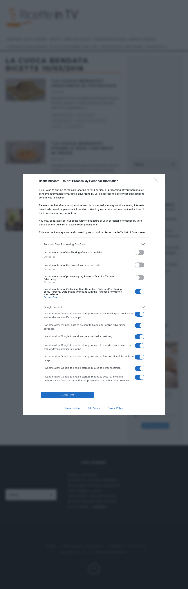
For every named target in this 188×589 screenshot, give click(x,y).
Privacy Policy (115, 407)
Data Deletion (73, 407)
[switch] (139, 252)
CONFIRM (67, 395)
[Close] (157, 181)
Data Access (94, 407)
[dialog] (94, 294)
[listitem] (94, 244)
